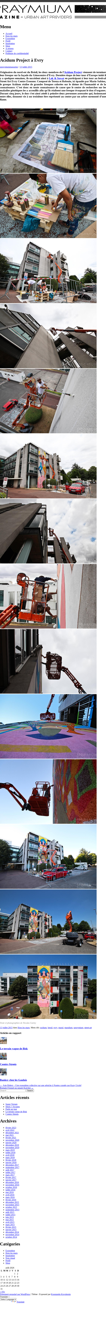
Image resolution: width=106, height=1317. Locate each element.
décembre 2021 (12, 1132)
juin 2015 (10, 1217)
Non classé (10, 1258)
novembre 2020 (12, 1140)
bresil (50, 1027)
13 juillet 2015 (26, 67)
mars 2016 (10, 1197)
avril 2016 (10, 1195)
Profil (8, 41)
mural (60, 1027)
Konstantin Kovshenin (61, 1294)
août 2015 (10, 1212)
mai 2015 (10, 1219)
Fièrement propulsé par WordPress (15, 1294)
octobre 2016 (11, 1187)
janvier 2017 (11, 1180)
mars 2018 (10, 1157)
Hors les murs (12, 36)
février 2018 (11, 1160)
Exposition (10, 38)
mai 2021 (10, 1135)
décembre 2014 (12, 1232)
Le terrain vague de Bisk (14, 1048)
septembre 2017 (12, 1167)
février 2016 (11, 1200)
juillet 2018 (10, 1152)
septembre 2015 (12, 1210)
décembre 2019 (12, 1145)
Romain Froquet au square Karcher (16, 1088)
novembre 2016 (12, 1185)
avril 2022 (10, 1130)
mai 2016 (10, 1192)
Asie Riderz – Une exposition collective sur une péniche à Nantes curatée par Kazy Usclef (40, 1085)
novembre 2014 (12, 1234)
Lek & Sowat (56, 78)
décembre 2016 (12, 1182)
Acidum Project (73, 72)
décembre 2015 (12, 1202)
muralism (68, 1027)
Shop (8, 46)
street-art (88, 1027)
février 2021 (11, 1137)
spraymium (78, 1027)
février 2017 (11, 1177)
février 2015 (11, 1227)
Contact (9, 51)
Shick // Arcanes (13, 1106)
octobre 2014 (11, 1237)
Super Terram (11, 1104)
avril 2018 (10, 1155)
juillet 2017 (10, 1172)
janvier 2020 (11, 1142)
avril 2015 (10, 1222)
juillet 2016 (10, 1190)
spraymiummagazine (9, 67)
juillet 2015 (10, 1215)
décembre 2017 (12, 1165)
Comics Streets (8, 1064)
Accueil (9, 33)
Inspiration (10, 43)
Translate (20, 1302)
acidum (43, 1027)
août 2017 (10, 1170)
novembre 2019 (12, 1147)
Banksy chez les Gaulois (13, 1080)
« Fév (2, 1292)
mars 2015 (10, 1224)
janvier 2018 (11, 1162)
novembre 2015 (12, 1205)
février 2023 (11, 1127)
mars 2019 (10, 1150)
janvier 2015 (11, 1229)
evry (55, 1027)
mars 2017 (10, 1175)
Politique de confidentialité (17, 53)
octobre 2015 (11, 1207)
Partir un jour (11, 1109)
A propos (10, 48)
